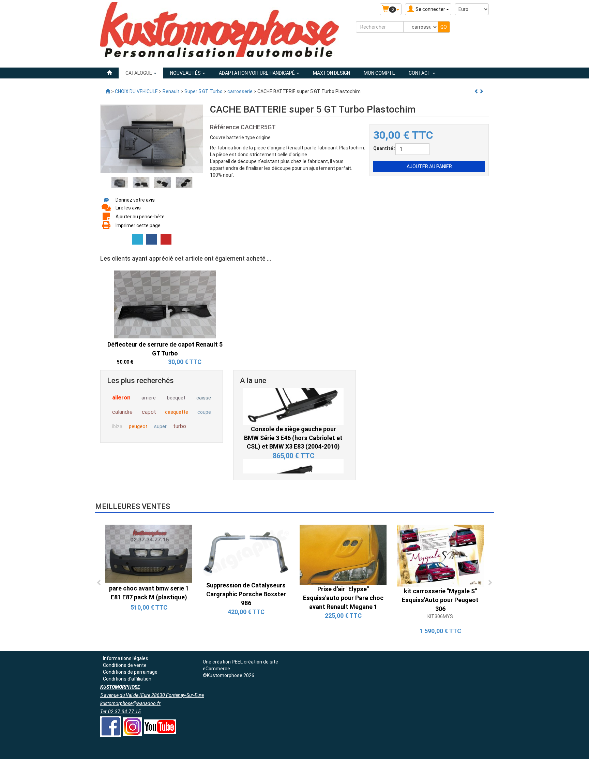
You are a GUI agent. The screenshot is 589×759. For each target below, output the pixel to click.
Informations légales (125, 658)
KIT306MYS (440, 616)
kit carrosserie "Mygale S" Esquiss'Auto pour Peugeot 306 (440, 599)
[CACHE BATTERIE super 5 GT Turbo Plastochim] (119, 182)
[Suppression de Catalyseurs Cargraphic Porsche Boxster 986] (245, 552)
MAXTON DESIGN (331, 73)
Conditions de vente (125, 665)
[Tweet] (137, 239)
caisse (203, 398)
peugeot (138, 426)
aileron (121, 397)
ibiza (117, 426)
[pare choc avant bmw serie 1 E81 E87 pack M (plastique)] (148, 553)
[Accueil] (109, 73)
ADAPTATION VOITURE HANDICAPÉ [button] (257, 73)
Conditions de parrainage (130, 672)
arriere (148, 398)
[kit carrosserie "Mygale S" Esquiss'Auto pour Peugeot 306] (440, 555)
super (160, 426)
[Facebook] (151, 239)
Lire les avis (128, 207)
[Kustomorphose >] (107, 91)
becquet (176, 398)
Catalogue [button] (139, 73)
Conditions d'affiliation (127, 679)
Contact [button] (420, 73)
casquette (176, 412)
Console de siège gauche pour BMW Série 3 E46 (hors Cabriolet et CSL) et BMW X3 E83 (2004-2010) (293, 394)
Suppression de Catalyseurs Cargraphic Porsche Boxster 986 (246, 594)
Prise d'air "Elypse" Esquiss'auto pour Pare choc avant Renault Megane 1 (343, 597)
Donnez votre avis (135, 200)
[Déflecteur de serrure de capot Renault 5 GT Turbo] (165, 304)
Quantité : (384, 148)
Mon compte (379, 73)
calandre (122, 412)
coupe (204, 412)
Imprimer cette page (138, 225)
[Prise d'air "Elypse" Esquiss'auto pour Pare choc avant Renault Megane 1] (343, 554)
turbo (179, 426)
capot (149, 412)
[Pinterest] (166, 239)
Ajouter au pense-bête (140, 216)
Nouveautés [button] (186, 73)
